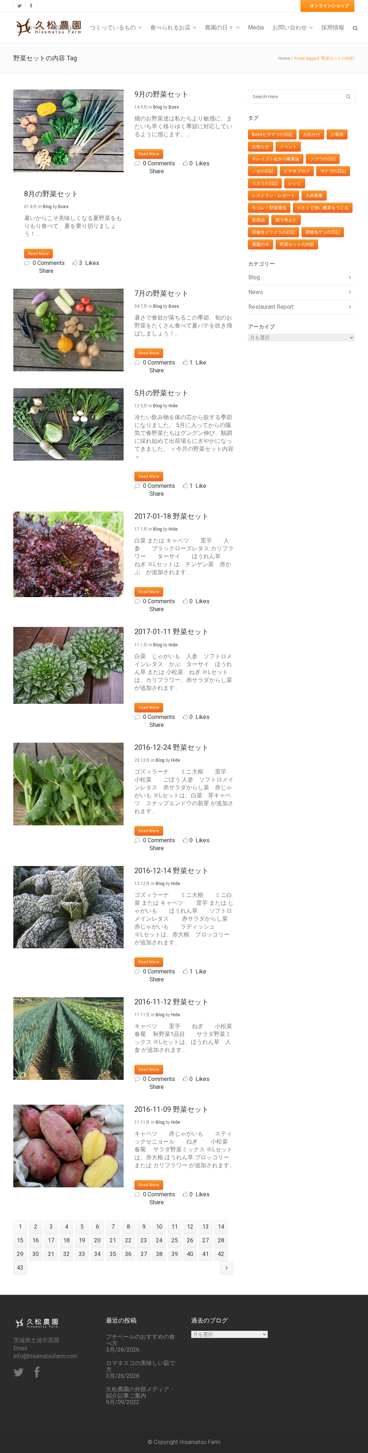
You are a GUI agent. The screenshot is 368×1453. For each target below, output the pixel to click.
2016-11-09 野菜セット (171, 1109)
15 (20, 1240)
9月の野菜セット (161, 94)
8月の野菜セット (51, 193)
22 (128, 1240)
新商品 (258, 220)
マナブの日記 (333, 171)
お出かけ (311, 134)
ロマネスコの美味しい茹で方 (140, 1366)
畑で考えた (286, 220)
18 (66, 1240)
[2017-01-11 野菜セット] (68, 665)
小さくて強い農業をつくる (323, 207)
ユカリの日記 (265, 183)
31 (51, 1254)
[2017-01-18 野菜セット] (68, 554)
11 (174, 1226)
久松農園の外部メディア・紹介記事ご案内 (140, 1392)
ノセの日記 (262, 171)
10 (159, 1226)
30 (35, 1254)
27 (205, 1240)
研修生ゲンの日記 (322, 232)
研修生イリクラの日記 (273, 232)
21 (113, 1240)
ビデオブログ (297, 171)
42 (221, 1254)
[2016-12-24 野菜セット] (68, 784)
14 (221, 1226)
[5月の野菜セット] (68, 424)
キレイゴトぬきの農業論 (275, 158)
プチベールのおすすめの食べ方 (140, 1340)
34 (97, 1254)
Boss (174, 107)
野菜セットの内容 (297, 244)
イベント (288, 146)
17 (51, 1240)
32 (66, 1254)
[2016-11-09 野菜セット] (68, 1146)
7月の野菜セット (161, 293)
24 (159, 1240)
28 (221, 1240)
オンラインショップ (329, 5)
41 (205, 1254)
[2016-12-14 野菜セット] (68, 907)
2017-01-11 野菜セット (171, 631)
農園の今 (260, 244)
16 (35, 1240)
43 (20, 1267)
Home (284, 58)
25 (174, 1240)
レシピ (294, 183)
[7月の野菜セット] (68, 330)
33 (82, 1254)
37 (144, 1254)
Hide (173, 405)
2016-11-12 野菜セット (171, 1002)
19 (82, 1240)
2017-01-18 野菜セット (171, 516)
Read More (148, 154)
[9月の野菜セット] (68, 131)
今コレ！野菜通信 (269, 207)
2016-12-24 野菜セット (171, 747)
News (255, 292)
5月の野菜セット (161, 393)
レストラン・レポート (273, 195)
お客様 (337, 134)
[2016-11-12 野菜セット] (68, 1038)
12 (190, 1226)
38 (159, 1254)
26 (190, 1240)
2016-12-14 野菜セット (171, 870)
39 (174, 1254)
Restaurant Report (271, 306)
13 (205, 1226)
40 (190, 1254)
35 (113, 1254)
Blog (157, 107)
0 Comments (159, 163)
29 (20, 1254)
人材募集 (314, 195)
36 (128, 1254)
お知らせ (260, 146)
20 (97, 1240)
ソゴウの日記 (323, 158)
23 (144, 1240)
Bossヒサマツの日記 (272, 134)
